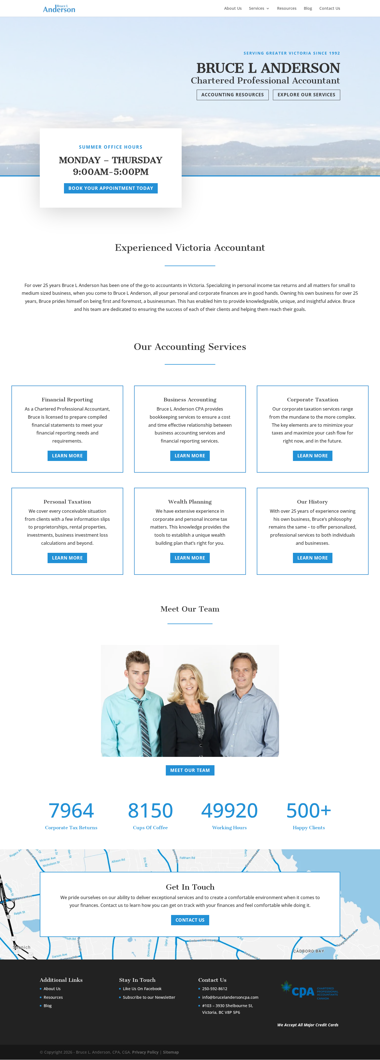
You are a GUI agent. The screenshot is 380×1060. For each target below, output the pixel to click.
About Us (233, 8)
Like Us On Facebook (142, 988)
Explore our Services (306, 95)
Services (256, 8)
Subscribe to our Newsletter (149, 997)
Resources (287, 8)
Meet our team (190, 770)
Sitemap (171, 1052)
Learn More (67, 456)
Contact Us (329, 8)
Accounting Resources (232, 95)
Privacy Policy (145, 1052)
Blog (308, 8)
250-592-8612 (214, 988)
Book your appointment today (110, 188)
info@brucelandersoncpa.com (230, 997)
